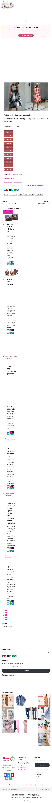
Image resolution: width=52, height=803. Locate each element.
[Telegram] (9, 626)
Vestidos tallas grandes (29, 194)
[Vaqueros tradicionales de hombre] (31, 713)
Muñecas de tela (8, 182)
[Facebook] (11, 626)
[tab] (6, 610)
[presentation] (11, 217)
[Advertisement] (34, 9)
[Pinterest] (5, 626)
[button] (26, 21)
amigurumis (14, 185)
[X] (7, 626)
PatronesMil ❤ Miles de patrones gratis (42, 789)
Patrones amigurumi (25, 785)
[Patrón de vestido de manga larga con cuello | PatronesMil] (8, 700)
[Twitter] (8, 775)
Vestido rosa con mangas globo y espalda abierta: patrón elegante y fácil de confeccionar (11, 513)
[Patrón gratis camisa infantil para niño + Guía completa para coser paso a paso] (44, 713)
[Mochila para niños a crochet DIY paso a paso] (8, 713)
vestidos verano (39, 194)
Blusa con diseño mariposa (10, 281)
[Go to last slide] (5, 212)
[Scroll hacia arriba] (50, 796)
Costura (6, 194)
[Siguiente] (10, 212)
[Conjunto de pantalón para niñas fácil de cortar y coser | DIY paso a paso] (44, 739)
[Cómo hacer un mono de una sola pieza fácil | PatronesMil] (44, 700)
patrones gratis (10, 178)
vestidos (20, 194)
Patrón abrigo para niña (44, 202)
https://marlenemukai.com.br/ (14, 174)
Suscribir (26, 671)
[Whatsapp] (10, 778)
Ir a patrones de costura (26, 35)
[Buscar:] (26, 652)
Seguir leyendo (26, 800)
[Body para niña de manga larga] (20, 726)
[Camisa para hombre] (20, 700)
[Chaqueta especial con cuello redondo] (8, 726)
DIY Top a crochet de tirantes (9, 202)
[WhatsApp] (3, 626)
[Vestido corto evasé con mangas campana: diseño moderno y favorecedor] (44, 726)
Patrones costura (13, 194)
